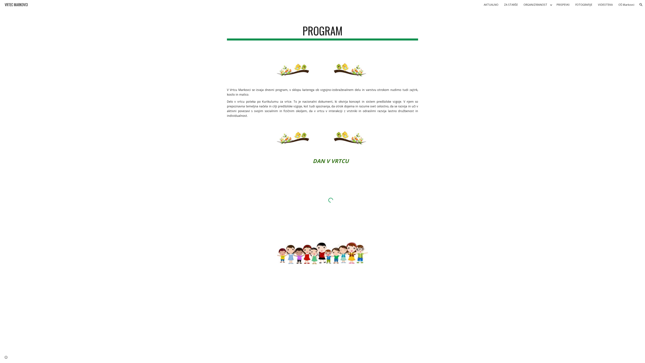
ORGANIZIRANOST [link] (535, 5)
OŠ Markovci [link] (626, 5)
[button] (641, 5)
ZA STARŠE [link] (511, 5)
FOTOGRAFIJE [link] (583, 5)
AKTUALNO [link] (491, 5)
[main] (322, 32)
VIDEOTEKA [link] (605, 5)
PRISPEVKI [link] (563, 5)
